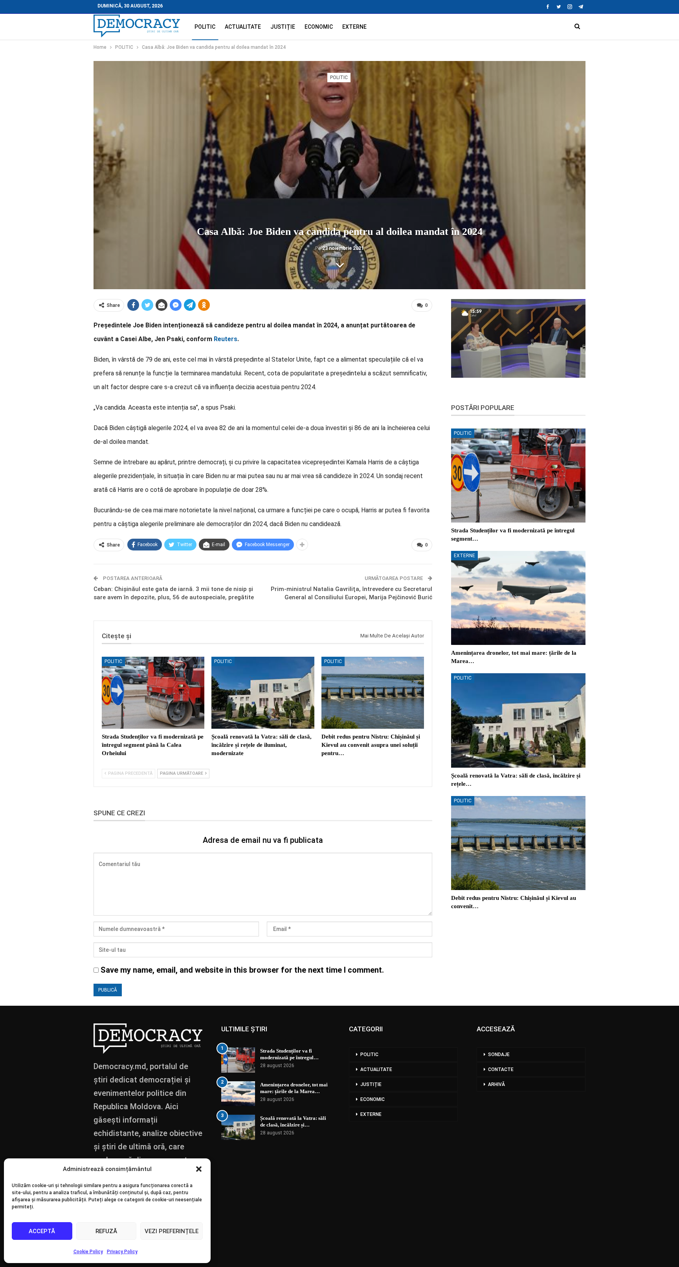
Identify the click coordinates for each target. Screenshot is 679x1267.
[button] (199, 1169)
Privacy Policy (122, 1251)
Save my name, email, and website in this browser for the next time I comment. (242, 970)
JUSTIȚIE (282, 27)
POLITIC (205, 27)
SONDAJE (499, 1054)
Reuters (225, 339)
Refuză (106, 1231)
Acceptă (42, 1231)
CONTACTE (501, 1069)
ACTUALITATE (243, 27)
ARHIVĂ (496, 1084)
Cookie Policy (88, 1251)
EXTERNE (354, 27)
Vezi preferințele (171, 1231)
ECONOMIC (319, 27)
